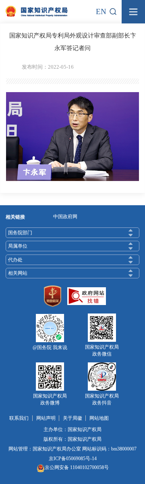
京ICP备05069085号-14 (73, 458)
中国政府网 (65, 216)
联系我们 (19, 418)
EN (101, 11)
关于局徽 (72, 418)
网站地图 (99, 418)
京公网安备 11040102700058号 (77, 467)
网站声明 (46, 418)
